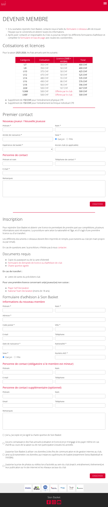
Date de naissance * (11, 343)
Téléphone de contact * (65, 159)
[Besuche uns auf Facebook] (49, 502)
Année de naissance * (12, 135)
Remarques (8, 178)
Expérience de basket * (13, 145)
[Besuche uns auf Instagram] (54, 502)
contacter (62, 247)
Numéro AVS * (61, 353)
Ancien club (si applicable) (66, 145)
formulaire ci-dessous (77, 29)
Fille (70, 139)
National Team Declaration (20, 290)
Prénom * (7, 125)
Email (5, 401)
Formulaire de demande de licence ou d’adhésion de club (35, 262)
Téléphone (59, 334)
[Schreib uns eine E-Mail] (59, 502)
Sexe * (64, 137)
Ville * (57, 325)
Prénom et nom (9, 159)
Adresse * (7, 315)
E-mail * (6, 169)
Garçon (61, 139)
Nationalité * (60, 343)
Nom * (58, 125)
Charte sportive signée (18, 265)
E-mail (5, 334)
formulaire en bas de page (32, 37)
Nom (57, 368)
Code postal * (9, 325)
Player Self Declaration (18, 288)
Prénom (6, 368)
